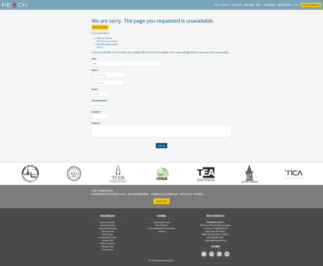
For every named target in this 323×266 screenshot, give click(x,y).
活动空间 (237, 4)
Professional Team (108, 237)
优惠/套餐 (249, 4)
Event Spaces (107, 231)
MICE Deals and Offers (107, 41)
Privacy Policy (107, 246)
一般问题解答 (269, 4)
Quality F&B (107, 240)
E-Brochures (108, 249)
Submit (161, 145)
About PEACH (221, 4)
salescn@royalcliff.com (215, 240)
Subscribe (161, 201)
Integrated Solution (107, 228)
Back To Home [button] (100, 27)
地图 (258, 4)
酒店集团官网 (284, 4)
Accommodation (107, 225)
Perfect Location (107, 243)
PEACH (100, 47)
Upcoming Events (161, 222)
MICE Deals (107, 234)
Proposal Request (311, 5)
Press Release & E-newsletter (161, 228)
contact (161, 231)
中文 (295, 4)
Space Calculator (107, 222)
